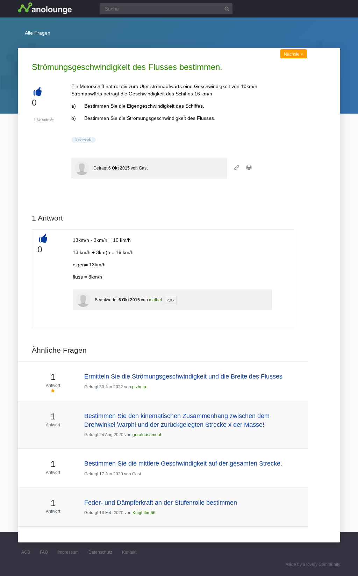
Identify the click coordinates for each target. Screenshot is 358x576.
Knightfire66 (144, 512)
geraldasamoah (148, 434)
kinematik (84, 140)
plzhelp (139, 386)
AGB (25, 552)
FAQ (44, 552)
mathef (155, 299)
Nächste (293, 54)
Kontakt (129, 552)
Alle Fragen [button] (37, 33)
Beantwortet (106, 299)
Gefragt (100, 168)
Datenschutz (100, 552)
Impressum (68, 552)
